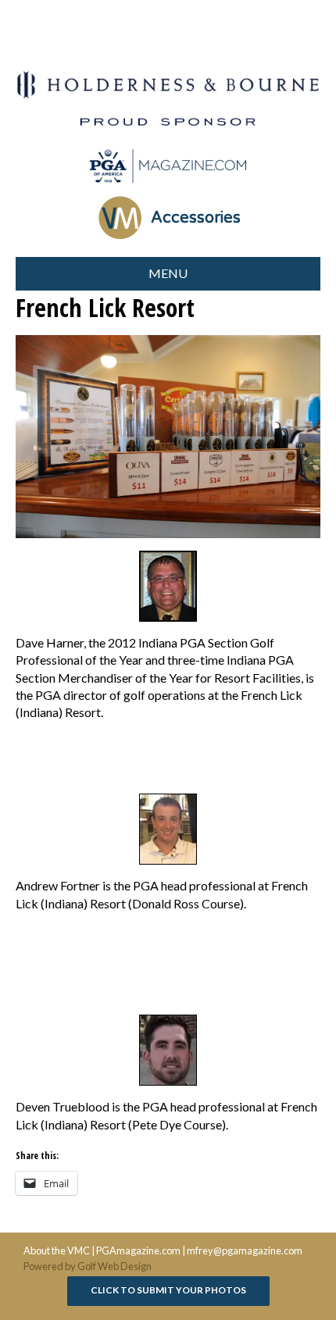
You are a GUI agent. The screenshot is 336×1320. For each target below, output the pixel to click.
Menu (168, 273)
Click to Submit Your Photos (168, 1290)
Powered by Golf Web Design (87, 1266)
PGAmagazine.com (138, 1250)
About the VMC (56, 1250)
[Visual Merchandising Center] (168, 166)
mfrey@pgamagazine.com (244, 1250)
